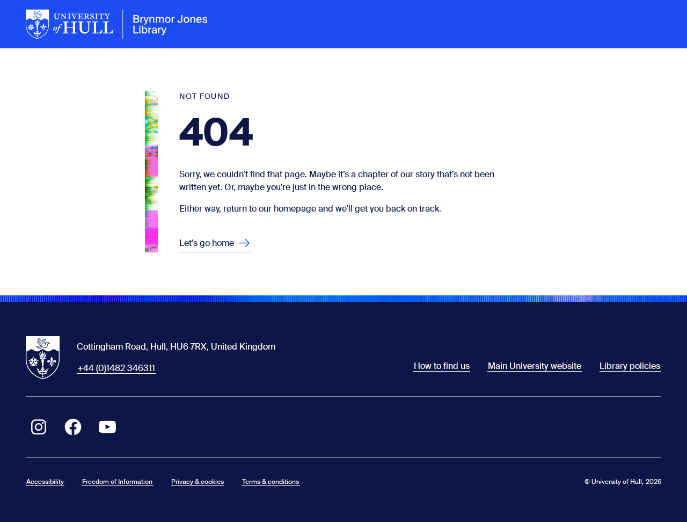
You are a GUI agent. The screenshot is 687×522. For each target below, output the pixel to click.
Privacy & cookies (197, 481)
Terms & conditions (270, 481)
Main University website (534, 366)
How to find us (442, 366)
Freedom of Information (117, 481)
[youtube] (107, 427)
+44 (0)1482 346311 (116, 368)
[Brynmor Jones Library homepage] (117, 24)
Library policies (630, 366)
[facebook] (73, 427)
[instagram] (39, 427)
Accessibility (45, 481)
